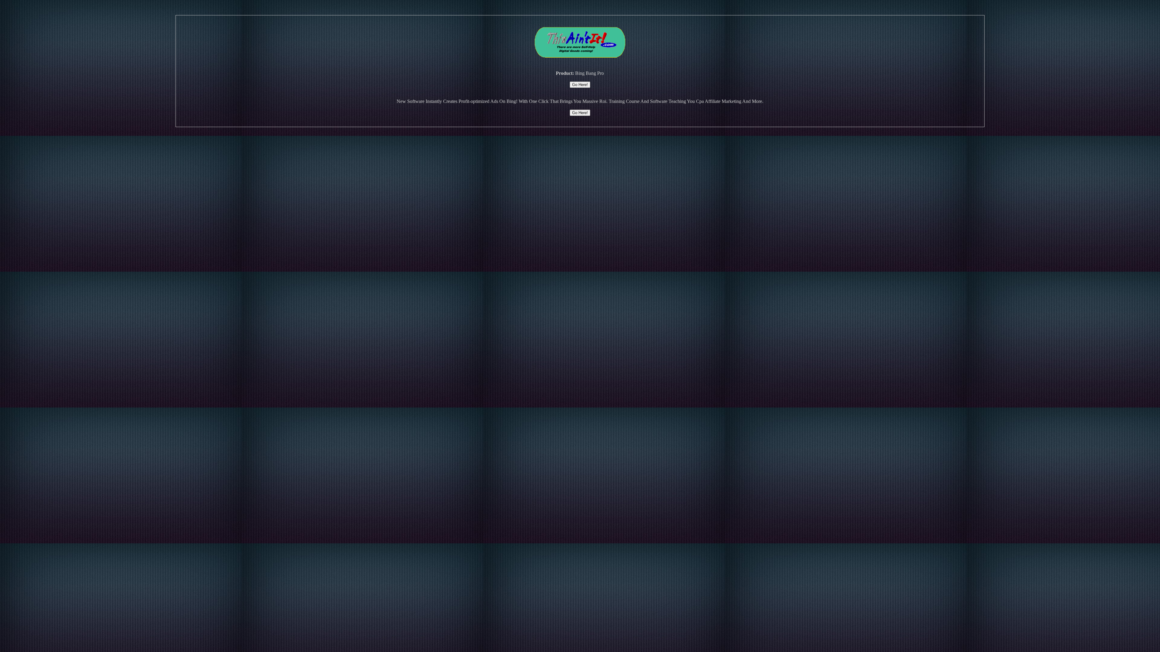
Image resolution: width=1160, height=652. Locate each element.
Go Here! (580, 84)
